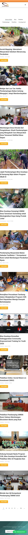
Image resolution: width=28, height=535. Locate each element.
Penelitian (14, 22)
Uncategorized (22, 22)
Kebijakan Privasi (10, 531)
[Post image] (14, 36)
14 (20, 508)
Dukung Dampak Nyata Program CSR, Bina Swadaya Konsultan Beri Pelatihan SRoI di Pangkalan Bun (13, 456)
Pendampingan (6, 22)
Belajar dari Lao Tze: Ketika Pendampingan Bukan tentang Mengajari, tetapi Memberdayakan (13, 91)
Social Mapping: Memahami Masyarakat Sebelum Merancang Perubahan (13, 51)
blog (15, 19)
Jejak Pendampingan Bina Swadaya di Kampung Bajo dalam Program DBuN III (13, 174)
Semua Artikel (8, 19)
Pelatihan (20, 19)
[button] (25, 4)
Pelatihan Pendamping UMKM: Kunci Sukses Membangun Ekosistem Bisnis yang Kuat (12, 417)
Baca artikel (4, 60)
